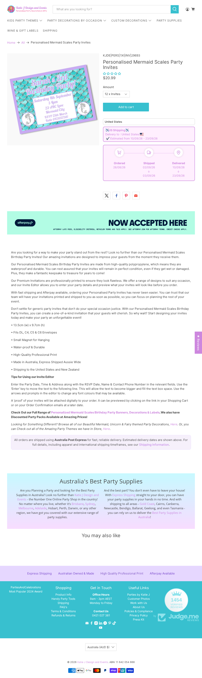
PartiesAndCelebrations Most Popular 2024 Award (25, 589)
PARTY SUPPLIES (169, 20)
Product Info (63, 594)
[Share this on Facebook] (116, 195)
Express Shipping (123, 495)
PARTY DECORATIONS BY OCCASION (74, 20)
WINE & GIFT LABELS (22, 30)
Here (173, 424)
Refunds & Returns (63, 615)
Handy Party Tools (63, 598)
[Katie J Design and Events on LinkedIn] (100, 623)
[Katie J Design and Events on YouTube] (100, 628)
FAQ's (63, 607)
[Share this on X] (106, 195)
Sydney (90, 504)
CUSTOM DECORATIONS (129, 20)
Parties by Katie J (138, 594)
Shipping (63, 603)
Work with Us (138, 603)
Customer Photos (139, 598)
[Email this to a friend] (136, 195)
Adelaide (41, 508)
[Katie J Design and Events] (27, 9)
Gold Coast (147, 504)
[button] (112, 73)
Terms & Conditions (63, 611)
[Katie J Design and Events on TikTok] (114, 623)
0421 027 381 (101, 615)
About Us (139, 607)
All (23, 42)
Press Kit (138, 619)
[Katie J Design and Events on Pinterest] (109, 623)
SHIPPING (50, 30)
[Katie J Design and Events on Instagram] (96, 623)
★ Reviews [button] (198, 343)
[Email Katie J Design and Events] (87, 623)
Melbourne (26, 508)
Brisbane (78, 504)
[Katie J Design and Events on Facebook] (91, 623)
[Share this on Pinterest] (126, 195)
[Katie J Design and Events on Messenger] (105, 623)
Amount (108, 87)
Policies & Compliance (138, 611)
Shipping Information (154, 444)
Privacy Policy (139, 615)
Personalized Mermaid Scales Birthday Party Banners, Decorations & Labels (105, 412)
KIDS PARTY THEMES (22, 20)
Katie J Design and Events (92, 662)
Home (11, 42)
